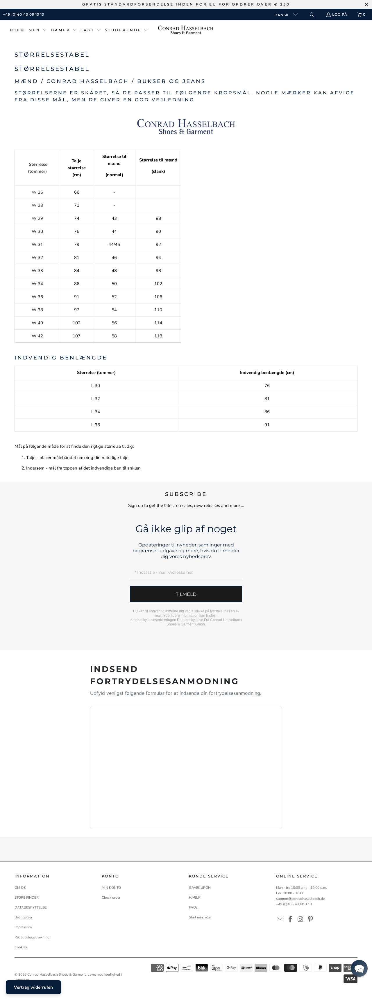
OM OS (20, 887)
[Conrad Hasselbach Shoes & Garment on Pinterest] (310, 919)
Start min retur (200, 917)
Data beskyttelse (190, 620)
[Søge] (311, 14)
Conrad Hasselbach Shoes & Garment (56, 974)
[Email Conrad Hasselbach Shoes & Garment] (280, 919)
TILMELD (186, 594)
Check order (111, 897)
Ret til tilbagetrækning (32, 937)
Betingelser (23, 917)
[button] (37, 30)
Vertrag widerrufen (33, 987)
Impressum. (24, 927)
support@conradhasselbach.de (300, 898)
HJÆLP (195, 897)
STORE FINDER (27, 897)
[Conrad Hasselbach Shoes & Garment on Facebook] (290, 919)
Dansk (282, 15)
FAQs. (193, 907)
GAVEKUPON (200, 887)
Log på (339, 14)
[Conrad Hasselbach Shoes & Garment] (185, 30)
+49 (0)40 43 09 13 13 (23, 14)
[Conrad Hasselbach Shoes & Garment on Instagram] (300, 919)
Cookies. (21, 947)
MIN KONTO (111, 887)
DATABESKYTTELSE (31, 907)
